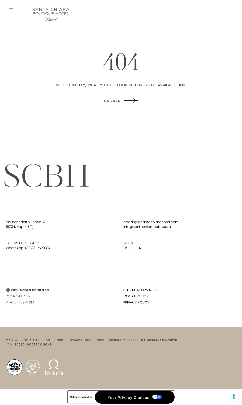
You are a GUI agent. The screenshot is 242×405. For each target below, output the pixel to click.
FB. (125, 248)
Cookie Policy (135, 296)
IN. (132, 248)
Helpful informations (141, 290)
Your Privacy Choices (128, 397)
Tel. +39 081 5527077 (22, 243)
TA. (139, 248)
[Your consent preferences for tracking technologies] (233, 396)
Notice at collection (81, 397)
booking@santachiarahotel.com (151, 222)
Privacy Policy (136, 302)
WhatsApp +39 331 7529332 (28, 248)
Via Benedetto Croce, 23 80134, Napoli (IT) (26, 224)
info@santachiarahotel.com (147, 226)
